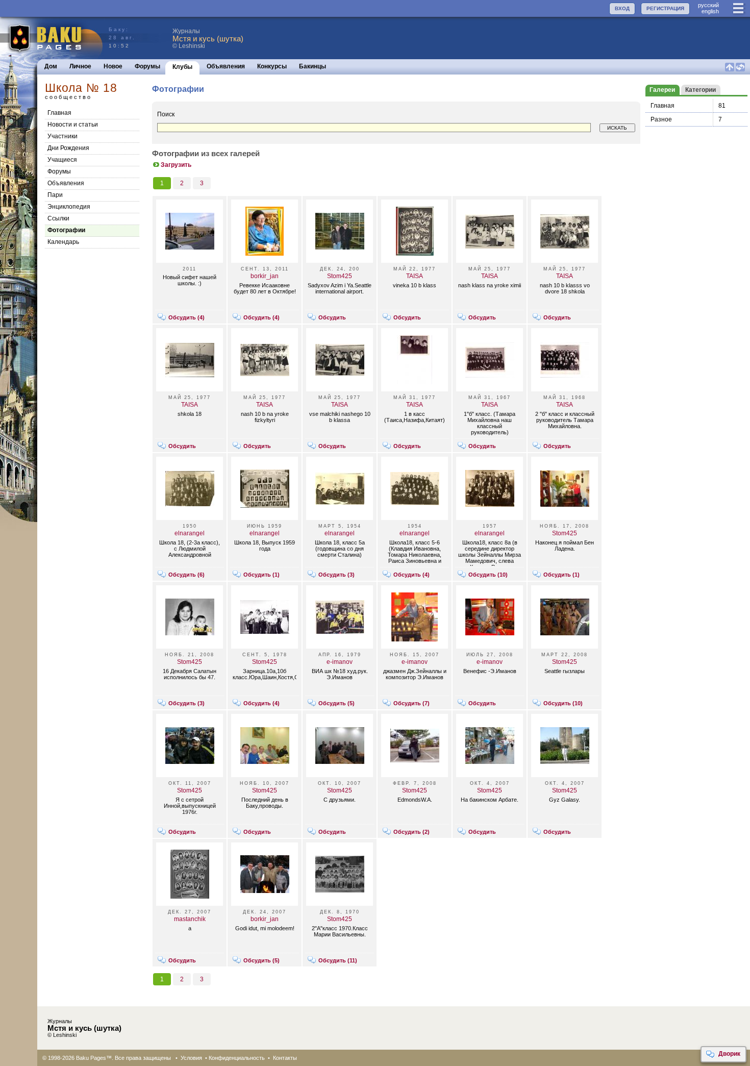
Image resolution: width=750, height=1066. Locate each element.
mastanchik (190, 919)
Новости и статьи (72, 124)
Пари (55, 195)
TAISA (414, 276)
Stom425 (339, 276)
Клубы (182, 66)
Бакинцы (312, 66)
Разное (661, 119)
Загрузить (176, 164)
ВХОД (622, 8)
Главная (59, 112)
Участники (62, 136)
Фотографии (66, 230)
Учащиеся (62, 159)
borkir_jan (265, 276)
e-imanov (340, 661)
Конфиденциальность (237, 1058)
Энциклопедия (68, 206)
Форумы (147, 66)
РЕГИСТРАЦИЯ (665, 8)
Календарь (63, 241)
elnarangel (189, 533)
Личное (80, 66)
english (710, 11)
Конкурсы (272, 66)
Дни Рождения (68, 148)
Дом (50, 66)
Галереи (662, 89)
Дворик (729, 1053)
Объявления (226, 66)
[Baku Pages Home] (52, 38)
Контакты (285, 1058)
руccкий (708, 5)
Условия (191, 1058)
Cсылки (58, 218)
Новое (113, 66)
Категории (700, 89)
